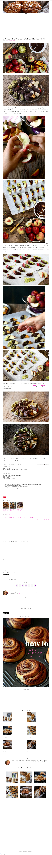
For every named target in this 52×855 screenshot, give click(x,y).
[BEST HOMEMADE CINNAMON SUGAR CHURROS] (14, 731)
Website (4, 564)
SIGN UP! (5, 613)
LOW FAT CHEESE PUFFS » (43, 519)
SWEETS (7, 514)
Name (4, 554)
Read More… (20, 593)
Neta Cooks (26, 6)
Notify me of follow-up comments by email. (12, 577)
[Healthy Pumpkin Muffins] (14, 745)
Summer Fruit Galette (12, 510)
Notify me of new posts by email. (10, 579)
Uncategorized (10, 514)
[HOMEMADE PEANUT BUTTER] (38, 717)
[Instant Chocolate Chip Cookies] (38, 745)
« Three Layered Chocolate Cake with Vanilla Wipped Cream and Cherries (20, 517)
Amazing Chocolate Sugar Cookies (20, 510)
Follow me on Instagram (27, 605)
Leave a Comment (12, 40)
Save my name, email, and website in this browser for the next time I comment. (18, 570)
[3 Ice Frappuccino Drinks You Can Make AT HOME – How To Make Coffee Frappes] (14, 717)
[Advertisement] (26, 27)
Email (4, 559)
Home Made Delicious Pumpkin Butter (5, 510)
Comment (4, 544)
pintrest (34, 385)
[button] (40, 464)
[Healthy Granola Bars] (38, 731)
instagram (43, 385)
